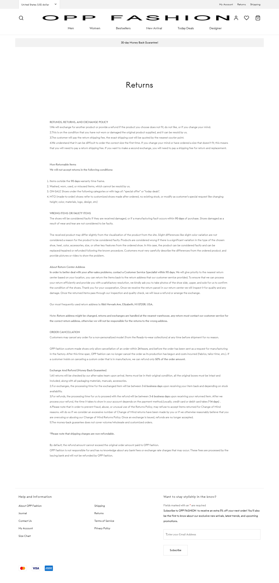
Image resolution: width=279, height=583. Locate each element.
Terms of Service (104, 520)
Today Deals (186, 28)
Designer (215, 28)
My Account (226, 4)
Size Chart (25, 536)
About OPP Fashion (30, 505)
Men (71, 28)
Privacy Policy (102, 528)
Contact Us (25, 520)
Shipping (255, 4)
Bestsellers (123, 28)
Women (95, 28)
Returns (241, 4)
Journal (23, 513)
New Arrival (154, 28)
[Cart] (257, 18)
